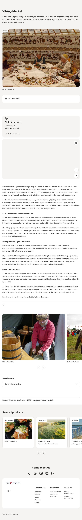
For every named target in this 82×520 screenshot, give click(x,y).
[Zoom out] (76, 175)
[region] (41, 159)
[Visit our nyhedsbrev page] (47, 473)
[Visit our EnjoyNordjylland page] (41, 473)
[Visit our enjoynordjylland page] (29, 473)
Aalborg (38, 500)
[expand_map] (76, 143)
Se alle (37, 503)
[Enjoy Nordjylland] (13, 483)
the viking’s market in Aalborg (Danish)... (32, 297)
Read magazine (55, 491)
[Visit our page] (35, 473)
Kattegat (38, 491)
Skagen (37, 494)
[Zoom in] (76, 170)
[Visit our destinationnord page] (53, 473)
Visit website (13, 98)
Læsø (37, 497)
